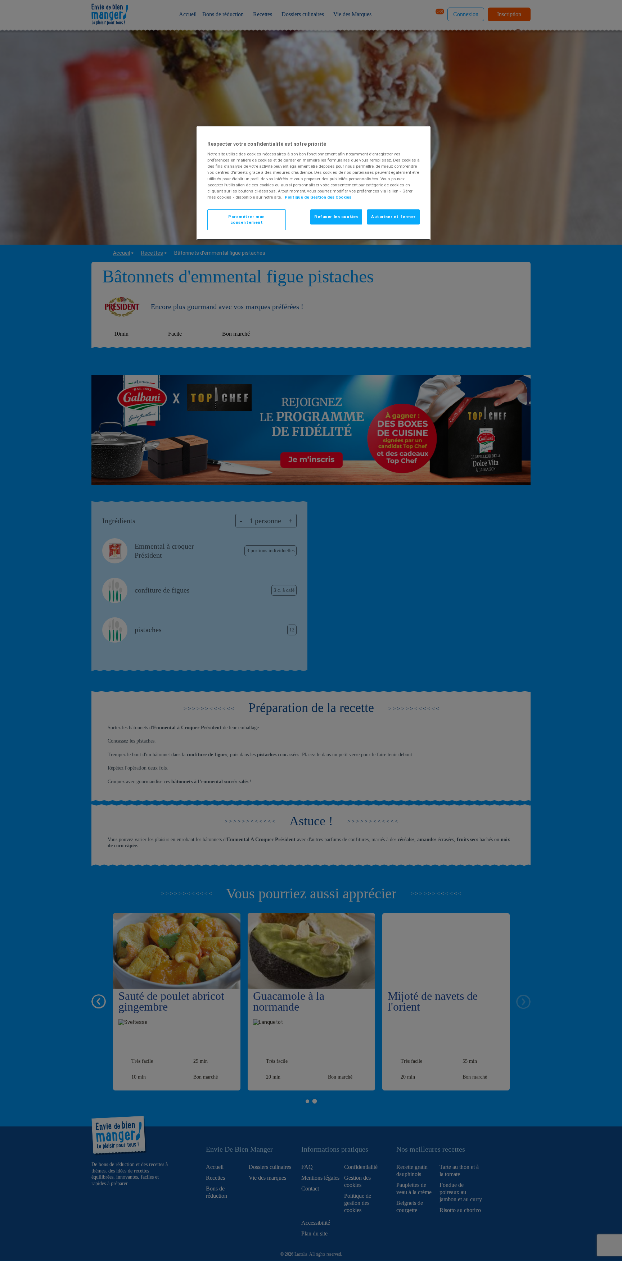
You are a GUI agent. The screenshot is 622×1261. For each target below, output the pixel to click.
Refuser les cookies (336, 216)
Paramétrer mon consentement (246, 219)
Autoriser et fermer (393, 216)
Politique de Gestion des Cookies (318, 197)
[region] (314, 183)
